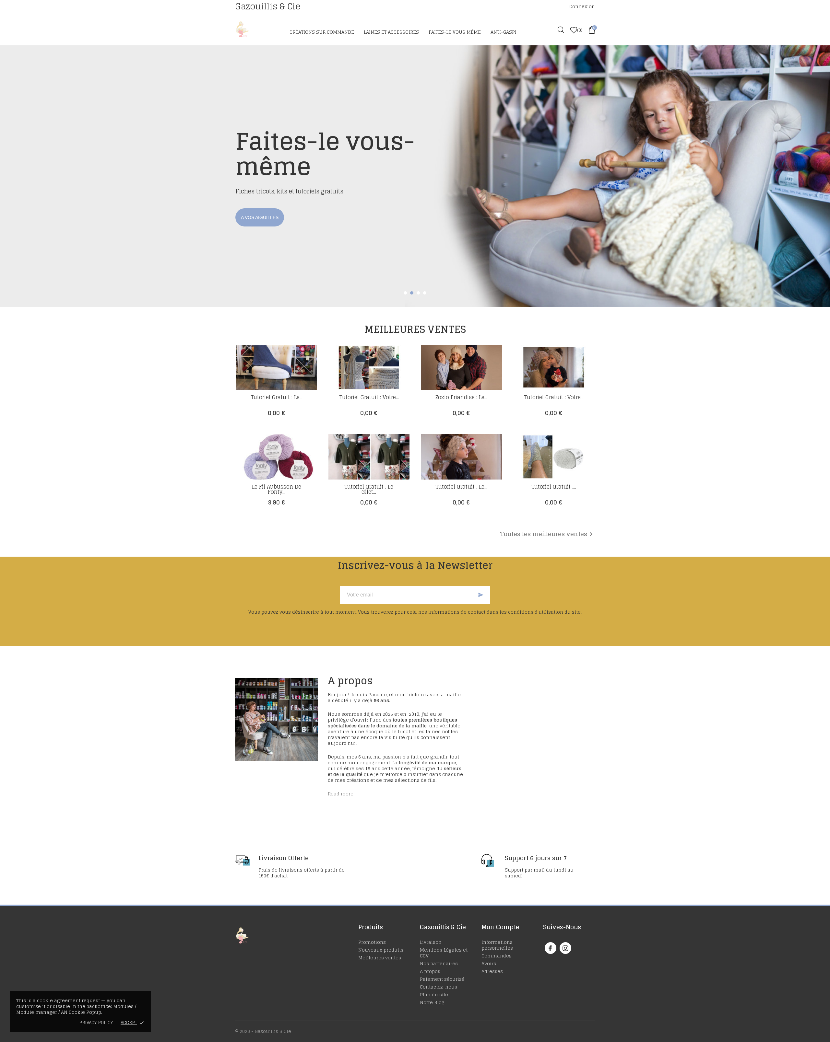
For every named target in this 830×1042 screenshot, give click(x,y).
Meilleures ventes (379, 958)
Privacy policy (96, 1022)
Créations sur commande (322, 32)
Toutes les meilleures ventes (547, 534)
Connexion (582, 6)
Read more (340, 794)
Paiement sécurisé (442, 979)
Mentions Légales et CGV (444, 953)
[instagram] (565, 948)
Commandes (496, 956)
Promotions (372, 942)
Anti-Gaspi (503, 32)
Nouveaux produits (380, 950)
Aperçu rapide (276, 398)
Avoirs (488, 963)
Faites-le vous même (455, 32)
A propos (430, 971)
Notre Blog (432, 1002)
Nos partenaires (439, 963)
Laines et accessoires (391, 32)
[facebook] (550, 948)
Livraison (431, 942)
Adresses (492, 971)
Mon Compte (500, 927)
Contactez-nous (438, 987)
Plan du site (434, 994)
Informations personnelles (497, 945)
